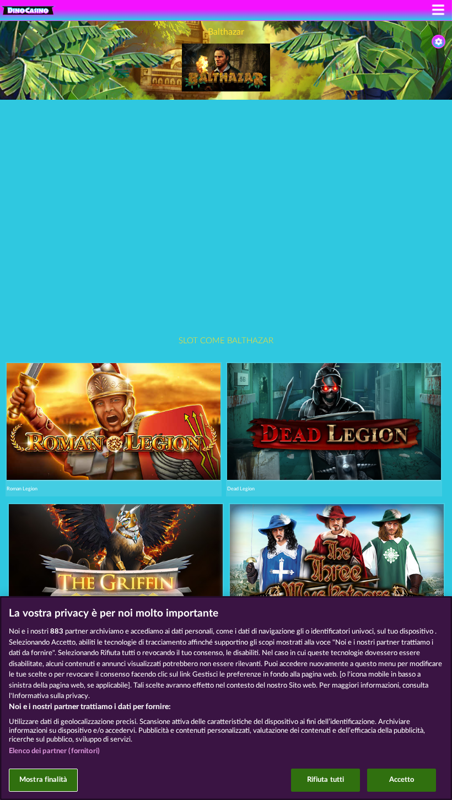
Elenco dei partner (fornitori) (54, 751)
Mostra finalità (43, 779)
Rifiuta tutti (326, 779)
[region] (226, 698)
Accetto (402, 779)
